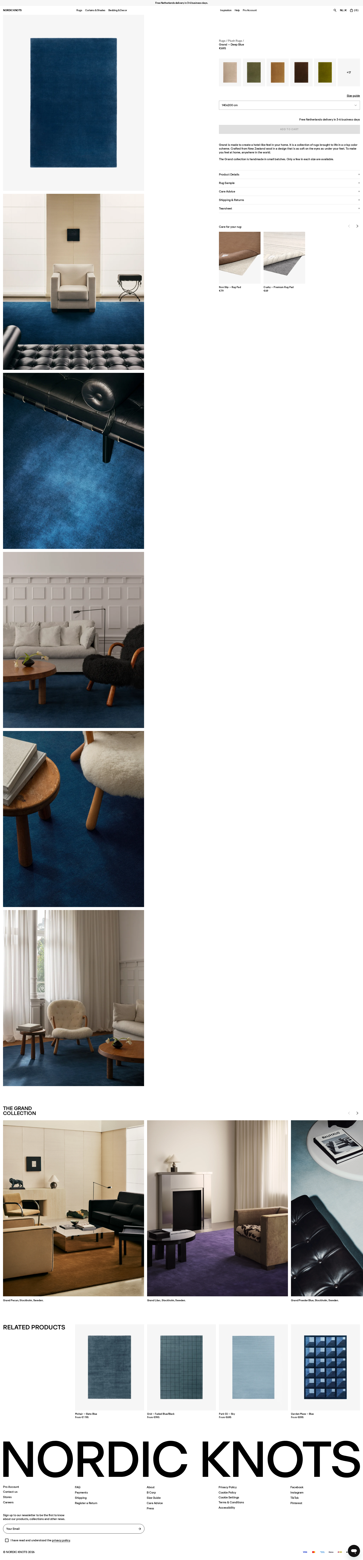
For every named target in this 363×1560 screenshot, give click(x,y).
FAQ (77, 1487)
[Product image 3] (73, 461)
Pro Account (250, 10)
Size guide (353, 95)
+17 (349, 72)
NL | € (343, 10)
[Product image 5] (73, 819)
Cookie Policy (227, 1492)
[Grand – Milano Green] (325, 72)
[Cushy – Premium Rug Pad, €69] (284, 258)
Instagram (296, 1492)
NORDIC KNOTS (12, 10)
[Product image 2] (73, 282)
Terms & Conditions (231, 1502)
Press (150, 1508)
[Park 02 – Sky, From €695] (253, 1367)
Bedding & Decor (117, 10)
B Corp (151, 1492)
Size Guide (154, 1498)
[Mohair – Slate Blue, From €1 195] (109, 1367)
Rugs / (223, 40)
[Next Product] (357, 226)
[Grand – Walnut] (301, 72)
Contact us (10, 1492)
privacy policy (61, 1540)
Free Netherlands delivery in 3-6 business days (329, 119)
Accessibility (227, 1507)
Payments (81, 1492)
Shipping (80, 1498)
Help (237, 10)
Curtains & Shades (95, 10)
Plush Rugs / (236, 40)
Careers (8, 1502)
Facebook (296, 1487)
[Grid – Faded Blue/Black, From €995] (181, 1367)
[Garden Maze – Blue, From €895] (325, 1367)
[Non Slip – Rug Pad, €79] (240, 258)
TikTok (294, 1498)
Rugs (79, 10)
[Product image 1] (73, 103)
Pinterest (296, 1503)
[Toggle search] (335, 10)
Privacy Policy (228, 1487)
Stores (7, 1497)
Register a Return (86, 1503)
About (151, 1487)
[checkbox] (7, 1540)
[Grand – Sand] (230, 72)
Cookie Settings (229, 1497)
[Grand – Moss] (254, 72)
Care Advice (155, 1503)
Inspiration (226, 10)
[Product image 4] (73, 640)
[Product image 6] (73, 998)
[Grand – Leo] (278, 72)
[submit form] (140, 1529)
